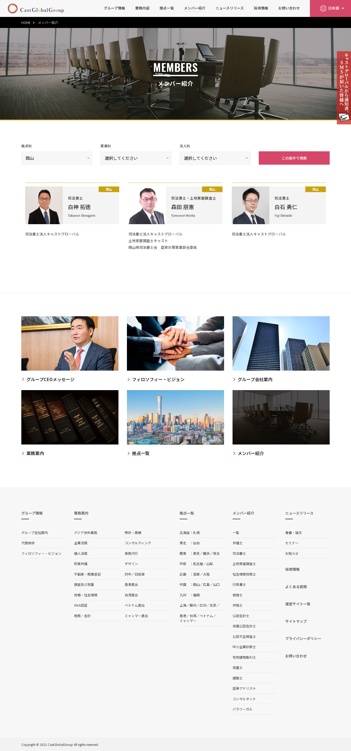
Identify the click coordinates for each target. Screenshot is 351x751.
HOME (26, 22)
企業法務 (80, 542)
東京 (196, 553)
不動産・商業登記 (87, 574)
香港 (183, 615)
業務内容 (142, 8)
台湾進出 (131, 594)
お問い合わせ (289, 8)
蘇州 (193, 605)
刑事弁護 (80, 563)
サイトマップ (296, 621)
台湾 (193, 615)
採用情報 (261, 8)
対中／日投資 (135, 574)
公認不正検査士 (244, 636)
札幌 (196, 532)
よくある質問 (296, 586)
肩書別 (105, 145)
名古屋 (198, 563)
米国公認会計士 (244, 626)
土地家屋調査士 (244, 563)
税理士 (238, 594)
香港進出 (131, 584)
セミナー (292, 542)
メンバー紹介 (195, 8)
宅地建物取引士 (244, 657)
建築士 (238, 678)
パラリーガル (243, 709)
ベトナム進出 (135, 605)
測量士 (238, 667)
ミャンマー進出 (136, 615)
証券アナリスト (244, 688)
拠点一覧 (167, 8)
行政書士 (239, 584)
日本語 (333, 8)
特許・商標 (133, 532)
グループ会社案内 (34, 532)
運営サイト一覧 (297, 603)
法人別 (185, 145)
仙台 (196, 542)
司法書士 (239, 553)
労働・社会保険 (85, 594)
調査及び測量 (84, 584)
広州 (203, 605)
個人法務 (80, 553)
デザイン (131, 563)
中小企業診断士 (244, 646)
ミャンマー (188, 620)
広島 (206, 584)
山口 (216, 584)
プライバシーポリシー (303, 638)
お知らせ (292, 553)
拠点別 (26, 145)
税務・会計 (82, 615)
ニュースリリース (230, 8)
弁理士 (238, 605)
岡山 (196, 584)
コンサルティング (138, 542)
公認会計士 (241, 615)
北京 (213, 605)
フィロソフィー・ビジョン (41, 553)
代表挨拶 (28, 542)
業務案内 (81, 513)
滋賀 (196, 574)
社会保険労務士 (244, 574)
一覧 (236, 532)
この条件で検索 (294, 158)
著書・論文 (293, 532)
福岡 (196, 594)
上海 (183, 605)
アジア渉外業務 (85, 532)
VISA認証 (80, 605)
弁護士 (238, 542)
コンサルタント (244, 698)
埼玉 (216, 553)
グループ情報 (114, 8)
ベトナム (206, 615)
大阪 (206, 574)
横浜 (206, 553)
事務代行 (131, 553)
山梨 (209, 563)
